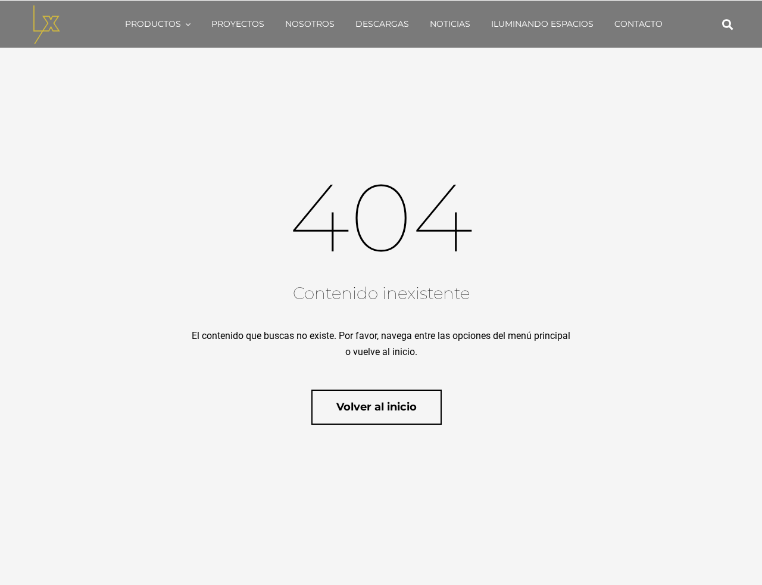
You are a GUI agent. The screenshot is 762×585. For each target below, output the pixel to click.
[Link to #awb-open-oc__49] (727, 24)
